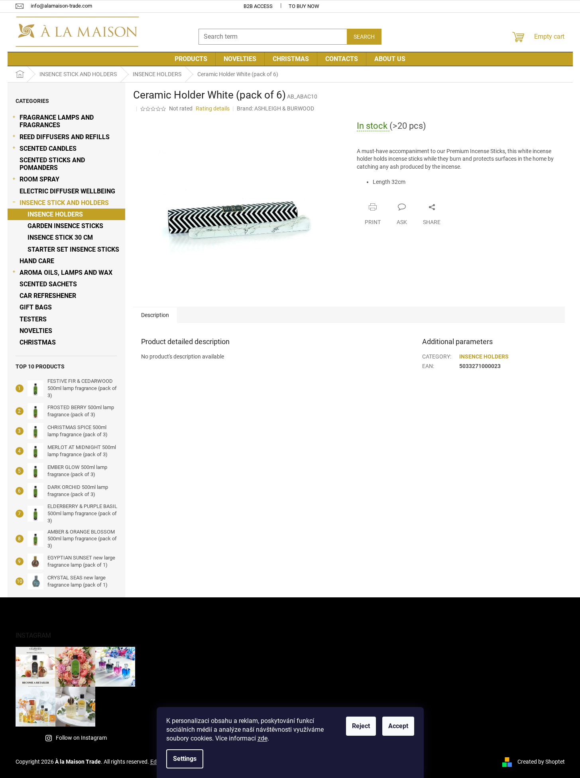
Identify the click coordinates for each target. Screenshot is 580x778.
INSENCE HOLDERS (55, 214)
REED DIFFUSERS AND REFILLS (65, 137)
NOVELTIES (36, 331)
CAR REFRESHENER (48, 295)
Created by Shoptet (541, 761)
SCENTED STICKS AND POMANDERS (52, 163)
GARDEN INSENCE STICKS (65, 226)
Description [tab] (155, 315)
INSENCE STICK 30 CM (60, 237)
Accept (398, 726)
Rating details (213, 108)
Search (364, 36)
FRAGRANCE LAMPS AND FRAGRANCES (57, 121)
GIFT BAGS (36, 307)
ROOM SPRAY (39, 179)
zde (262, 738)
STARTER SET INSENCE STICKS (73, 249)
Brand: (275, 108)
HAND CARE (37, 261)
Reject (361, 726)
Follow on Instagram (81, 738)
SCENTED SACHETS (48, 284)
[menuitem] (191, 59)
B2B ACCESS (258, 6)
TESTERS (33, 319)
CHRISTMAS (38, 342)
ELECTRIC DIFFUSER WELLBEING (67, 191)
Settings (185, 758)
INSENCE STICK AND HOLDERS (64, 203)
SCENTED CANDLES (48, 148)
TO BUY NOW (304, 6)
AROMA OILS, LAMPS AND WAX (66, 272)
